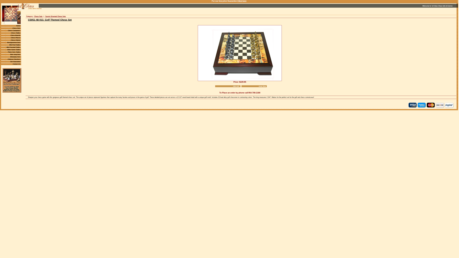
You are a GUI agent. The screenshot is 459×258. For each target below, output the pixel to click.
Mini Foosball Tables (13, 47)
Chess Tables (15, 33)
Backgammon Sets (13, 42)
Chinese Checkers (14, 59)
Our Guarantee (15, 61)
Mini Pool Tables (14, 45)
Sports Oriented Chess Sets (55, 16)
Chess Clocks (15, 40)
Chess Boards (15, 35)
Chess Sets (16, 28)
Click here (241, 1)
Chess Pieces (15, 38)
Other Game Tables (13, 50)
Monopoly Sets (15, 57)
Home (18, 26)
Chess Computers (14, 30)
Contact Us (16, 64)
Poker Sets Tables (14, 52)
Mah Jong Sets (15, 54)
